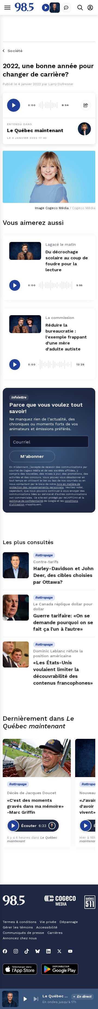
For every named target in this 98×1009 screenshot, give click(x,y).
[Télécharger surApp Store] (20, 970)
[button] (25, 999)
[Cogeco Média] (60, 904)
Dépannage (69, 922)
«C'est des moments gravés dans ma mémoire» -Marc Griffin (35, 806)
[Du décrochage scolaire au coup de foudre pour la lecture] (25, 251)
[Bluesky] (37, 951)
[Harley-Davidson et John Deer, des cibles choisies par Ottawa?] (16, 565)
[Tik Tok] (26, 951)
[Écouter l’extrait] (13, 105)
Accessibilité (46, 927)
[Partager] (86, 105)
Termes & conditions (19, 922)
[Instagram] (16, 951)
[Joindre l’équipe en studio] (66, 8)
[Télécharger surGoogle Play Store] (59, 970)
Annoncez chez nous (20, 938)
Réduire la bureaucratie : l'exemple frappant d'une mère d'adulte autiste (66, 337)
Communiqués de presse (23, 933)
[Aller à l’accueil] (24, 9)
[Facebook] (5, 951)
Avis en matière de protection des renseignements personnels (44, 486)
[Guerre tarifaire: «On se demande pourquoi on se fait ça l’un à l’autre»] (16, 608)
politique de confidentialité (26, 500)
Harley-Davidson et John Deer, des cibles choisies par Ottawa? (63, 575)
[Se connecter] (90, 7)
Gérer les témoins (18, 927)
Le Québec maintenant (55, 996)
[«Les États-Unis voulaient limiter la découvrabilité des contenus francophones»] (16, 654)
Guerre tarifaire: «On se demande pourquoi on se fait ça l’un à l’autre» (63, 622)
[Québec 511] (89, 907)
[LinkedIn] (48, 951)
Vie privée (48, 922)
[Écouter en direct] (45, 7)
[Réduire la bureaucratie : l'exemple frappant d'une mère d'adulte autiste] (25, 324)
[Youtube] (70, 951)
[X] (59, 951)
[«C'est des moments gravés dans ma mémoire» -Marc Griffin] (37, 758)
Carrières (55, 933)
